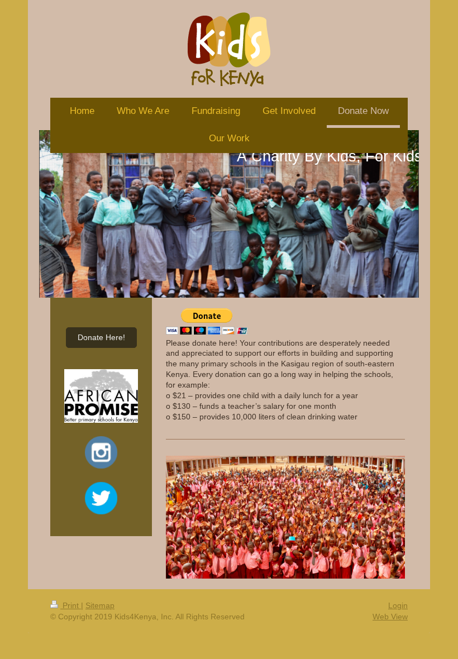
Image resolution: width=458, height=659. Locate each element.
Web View (390, 616)
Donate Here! (101, 337)
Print (70, 605)
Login (398, 605)
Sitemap (100, 605)
